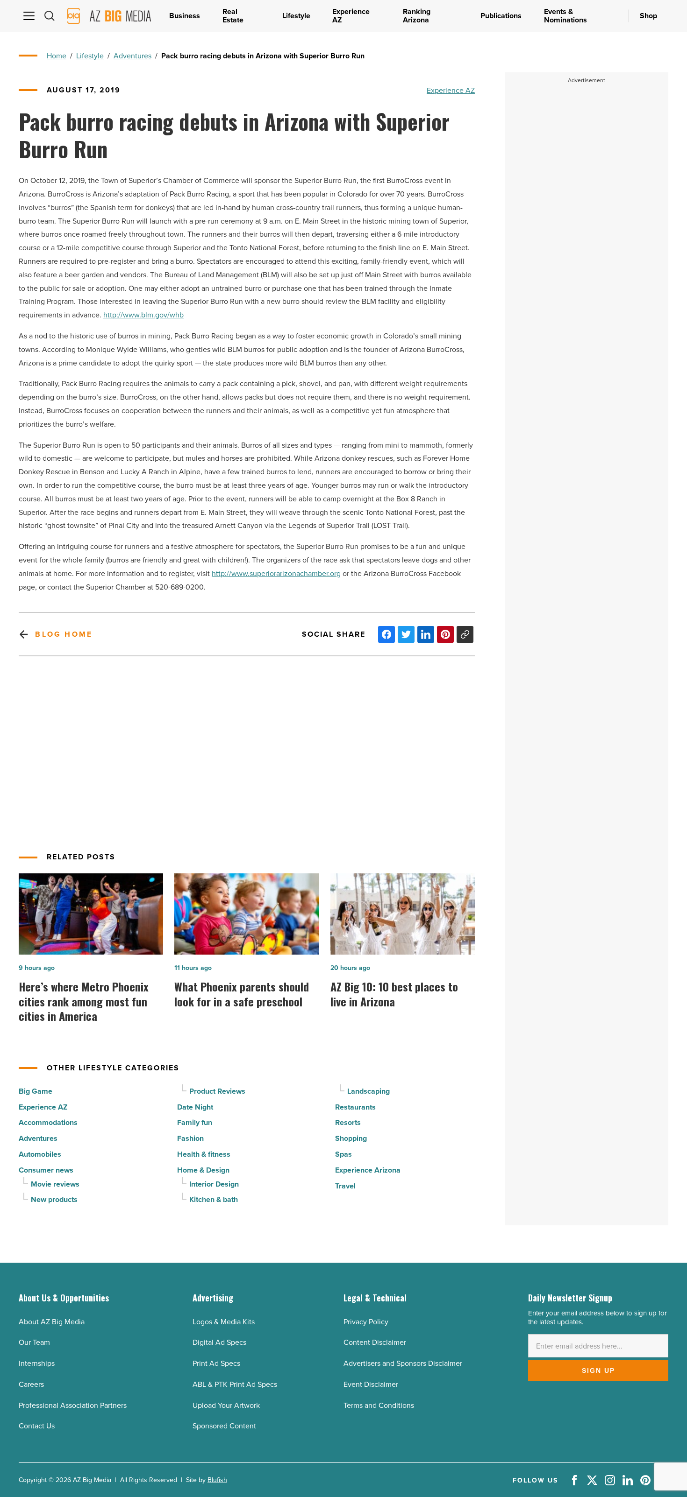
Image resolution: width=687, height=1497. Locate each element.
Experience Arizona (368, 1170)
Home (56, 55)
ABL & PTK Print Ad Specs (235, 1384)
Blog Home (64, 634)
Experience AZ (451, 90)
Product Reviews (217, 1091)
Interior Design (214, 1184)
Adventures (132, 55)
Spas (343, 1154)
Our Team (34, 1342)
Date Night (195, 1107)
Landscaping (368, 1091)
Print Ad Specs (216, 1363)
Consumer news (46, 1170)
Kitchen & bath (213, 1199)
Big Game (35, 1091)
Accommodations (48, 1122)
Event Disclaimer (371, 1384)
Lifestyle (90, 55)
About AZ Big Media (52, 1321)
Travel (345, 1186)
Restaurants (355, 1107)
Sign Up (598, 1370)
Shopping (351, 1138)
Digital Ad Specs (219, 1342)
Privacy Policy (366, 1321)
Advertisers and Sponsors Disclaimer (403, 1363)
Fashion (190, 1138)
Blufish (217, 1479)
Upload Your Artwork (226, 1405)
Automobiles (40, 1154)
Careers (31, 1384)
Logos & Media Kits (224, 1321)
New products (54, 1199)
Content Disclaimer (375, 1342)
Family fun (194, 1122)
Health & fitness (203, 1154)
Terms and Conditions (379, 1405)
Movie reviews (55, 1184)
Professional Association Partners (73, 1405)
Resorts (348, 1122)
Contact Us (37, 1425)
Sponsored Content (224, 1425)
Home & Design (203, 1170)
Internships (37, 1363)
